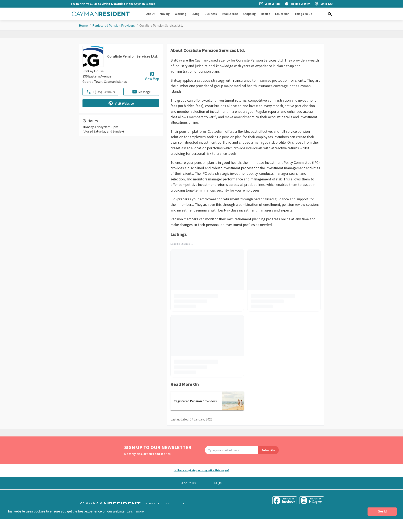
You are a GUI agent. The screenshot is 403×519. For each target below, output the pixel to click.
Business (211, 14)
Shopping (249, 14)
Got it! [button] (382, 511)
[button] (329, 14)
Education (282, 14)
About (150, 14)
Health (265, 14)
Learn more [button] (135, 511)
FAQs (218, 483)
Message (144, 92)
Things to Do (303, 14)
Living (195, 14)
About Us (188, 483)
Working (180, 14)
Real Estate (230, 14)
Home (83, 25)
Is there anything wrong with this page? (201, 470)
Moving (165, 14)
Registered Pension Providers (113, 25)
